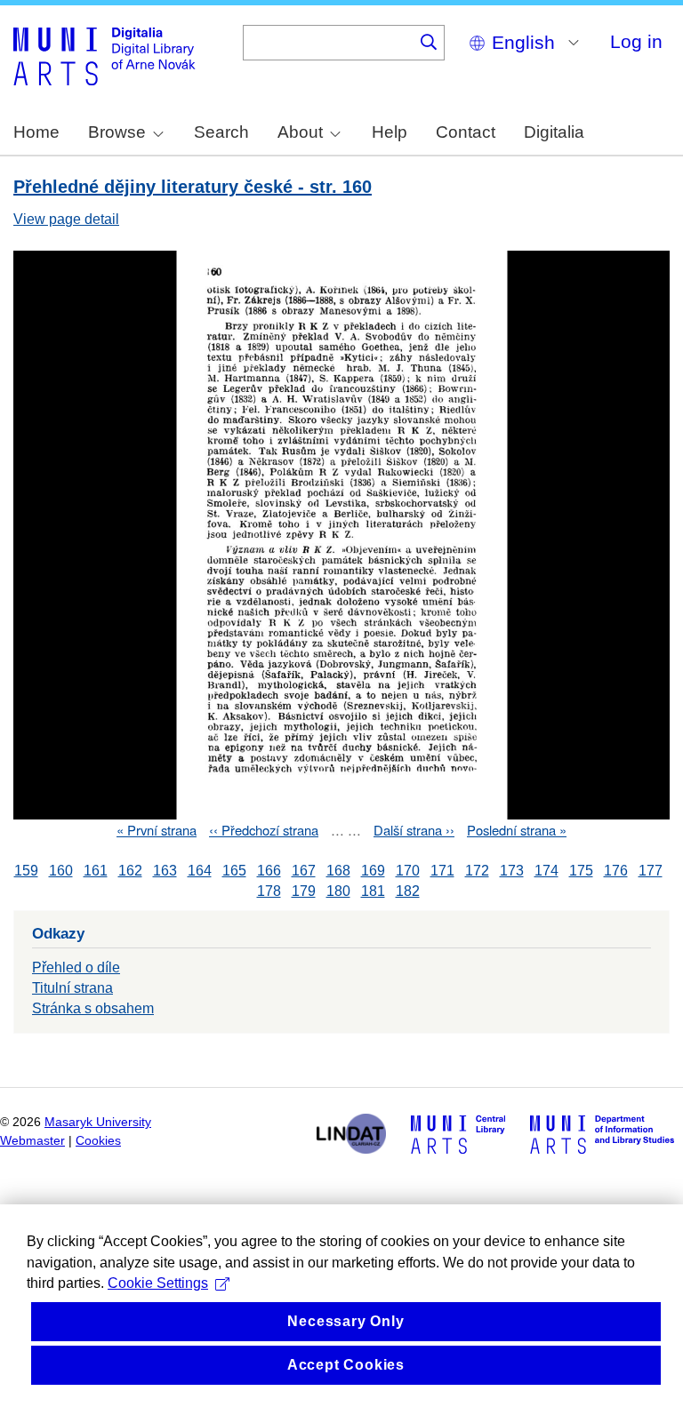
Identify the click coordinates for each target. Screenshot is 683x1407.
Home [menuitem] (36, 132)
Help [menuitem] (389, 132)
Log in (636, 41)
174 (546, 870)
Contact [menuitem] (465, 132)
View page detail (66, 219)
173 (512, 870)
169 (373, 870)
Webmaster (32, 1140)
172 (477, 870)
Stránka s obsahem (93, 1008)
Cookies (98, 1140)
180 (338, 891)
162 (130, 870)
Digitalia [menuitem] (554, 132)
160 (61, 870)
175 (581, 870)
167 (304, 870)
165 (234, 870)
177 (651, 870)
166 (269, 870)
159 (26, 870)
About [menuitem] (300, 132)
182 (408, 891)
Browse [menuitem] (117, 132)
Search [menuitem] (221, 132)
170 (408, 870)
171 (442, 870)
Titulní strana (72, 987)
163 (165, 870)
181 (373, 891)
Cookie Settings (158, 1283)
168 (338, 870)
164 (200, 870)
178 (269, 891)
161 (96, 870)
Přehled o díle (76, 967)
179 (304, 891)
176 (616, 870)
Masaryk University (97, 1122)
